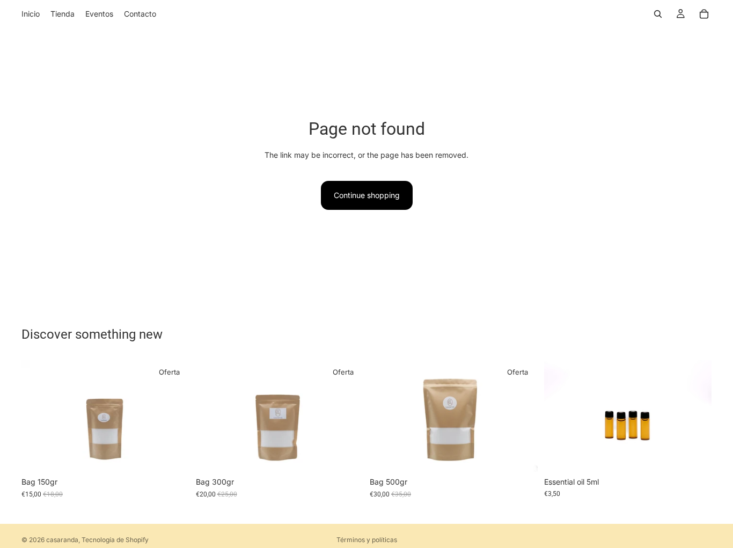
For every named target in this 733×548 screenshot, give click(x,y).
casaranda (62, 540)
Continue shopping (367, 195)
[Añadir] (172, 455)
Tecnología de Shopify (115, 540)
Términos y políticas (366, 540)
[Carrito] (704, 14)
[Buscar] (658, 14)
